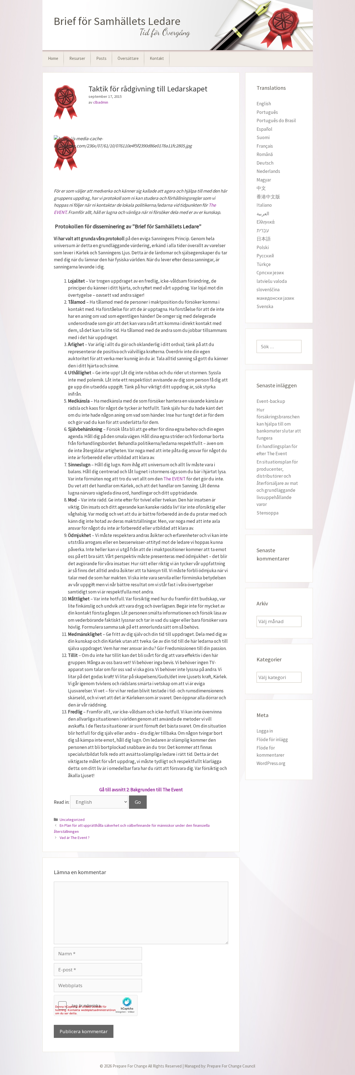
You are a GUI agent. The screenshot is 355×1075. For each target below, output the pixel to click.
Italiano (264, 205)
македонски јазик (275, 298)
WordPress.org (271, 763)
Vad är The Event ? (75, 837)
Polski (263, 247)
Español (264, 129)
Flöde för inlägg (272, 739)
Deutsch (265, 163)
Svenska (265, 306)
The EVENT (174, 479)
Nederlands (268, 171)
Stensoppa (267, 513)
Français (265, 146)
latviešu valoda (272, 281)
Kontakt (157, 58)
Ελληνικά (266, 222)
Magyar (264, 180)
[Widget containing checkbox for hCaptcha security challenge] (96, 1005)
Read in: (62, 802)
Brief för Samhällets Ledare (117, 21)
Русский (265, 256)
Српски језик (270, 273)
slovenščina (268, 289)
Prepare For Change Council (231, 1066)
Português (267, 112)
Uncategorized (72, 819)
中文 (261, 188)
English (264, 104)
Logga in (265, 731)
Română (265, 154)
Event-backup (271, 401)
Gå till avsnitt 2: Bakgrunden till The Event (141, 790)
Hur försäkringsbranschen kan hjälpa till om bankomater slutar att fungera (279, 424)
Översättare (128, 58)
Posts (101, 58)
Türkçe (264, 264)
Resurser (77, 58)
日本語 (264, 239)
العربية (263, 214)
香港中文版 (268, 197)
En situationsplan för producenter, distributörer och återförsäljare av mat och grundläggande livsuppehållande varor (277, 483)
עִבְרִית (263, 230)
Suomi (263, 137)
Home (53, 58)
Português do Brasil (276, 120)
